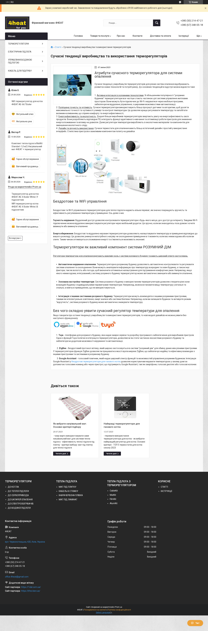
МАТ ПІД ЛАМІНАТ (68, 499)
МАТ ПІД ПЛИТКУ (67, 487)
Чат (197, 623)
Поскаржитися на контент (95, 610)
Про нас (121, 36)
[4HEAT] (17, 22)
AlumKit (113, 503)
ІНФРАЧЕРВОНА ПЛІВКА (71, 495)
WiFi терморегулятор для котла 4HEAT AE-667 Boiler (27, 103)
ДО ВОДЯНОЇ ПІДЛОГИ (19, 508)
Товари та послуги (99, 36)
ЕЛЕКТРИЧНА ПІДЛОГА (19, 51)
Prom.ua (118, 607)
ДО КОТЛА (13, 487)
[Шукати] (156, 23)
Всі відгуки (14, 238)
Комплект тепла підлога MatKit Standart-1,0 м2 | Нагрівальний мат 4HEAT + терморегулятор (27, 146)
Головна (78, 36)
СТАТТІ (164, 487)
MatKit (113, 495)
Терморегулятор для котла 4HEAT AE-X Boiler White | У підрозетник (25, 197)
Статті (58, 47)
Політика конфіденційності (119, 610)
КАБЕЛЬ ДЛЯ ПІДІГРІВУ (20, 71)
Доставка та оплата (160, 36)
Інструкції (184, 36)
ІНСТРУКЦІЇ (166, 491)
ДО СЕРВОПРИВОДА (18, 495)
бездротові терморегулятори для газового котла (96, 361)
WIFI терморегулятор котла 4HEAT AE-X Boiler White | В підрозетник (25, 206)
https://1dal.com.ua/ (31, 587)
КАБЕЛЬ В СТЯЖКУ (68, 491)
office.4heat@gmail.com (16, 576)
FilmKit (113, 499)
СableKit (114, 490)
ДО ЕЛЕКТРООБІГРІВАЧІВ (20, 503)
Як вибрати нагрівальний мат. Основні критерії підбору (70, 425)
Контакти (137, 36)
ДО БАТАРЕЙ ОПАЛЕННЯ (20, 499)
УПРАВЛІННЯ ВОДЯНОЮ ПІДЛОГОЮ (20, 61)
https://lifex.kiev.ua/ (30, 591)
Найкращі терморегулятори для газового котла (122, 425)
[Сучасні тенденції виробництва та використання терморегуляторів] (72, 85)
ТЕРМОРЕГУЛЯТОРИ (18, 44)
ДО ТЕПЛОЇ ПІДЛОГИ (18, 491)
